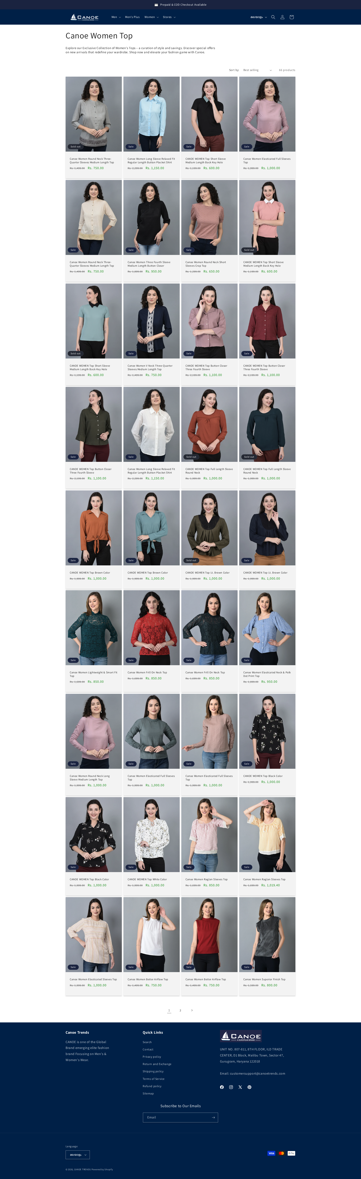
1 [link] (169, 1010)
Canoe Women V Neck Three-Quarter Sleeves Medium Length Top (150, 367)
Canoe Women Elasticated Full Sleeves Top (267, 160)
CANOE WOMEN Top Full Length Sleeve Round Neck (209, 470)
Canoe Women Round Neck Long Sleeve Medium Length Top (90, 777)
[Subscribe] (213, 1117)
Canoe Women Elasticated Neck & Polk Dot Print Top (267, 674)
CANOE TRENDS (82, 1169)
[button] (116, 17)
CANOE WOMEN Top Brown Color (90, 572)
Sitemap (148, 1093)
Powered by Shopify (102, 1169)
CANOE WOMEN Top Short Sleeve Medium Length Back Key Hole (206, 160)
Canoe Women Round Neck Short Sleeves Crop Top (206, 264)
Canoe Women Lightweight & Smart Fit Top (93, 674)
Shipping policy (153, 1071)
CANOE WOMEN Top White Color (147, 879)
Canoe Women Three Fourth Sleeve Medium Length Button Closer (149, 264)
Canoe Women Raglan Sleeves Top (207, 879)
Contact (148, 1049)
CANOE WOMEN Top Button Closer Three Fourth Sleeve (206, 367)
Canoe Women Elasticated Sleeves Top (93, 979)
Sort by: (234, 70)
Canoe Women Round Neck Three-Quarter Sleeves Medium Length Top (92, 160)
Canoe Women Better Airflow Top (148, 979)
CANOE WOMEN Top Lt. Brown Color (208, 572)
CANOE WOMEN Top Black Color (262, 776)
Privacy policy (152, 1057)
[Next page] (191, 1010)
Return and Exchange (157, 1064)
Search (147, 1042)
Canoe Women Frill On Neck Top (147, 672)
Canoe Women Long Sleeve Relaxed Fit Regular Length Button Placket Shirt (151, 160)
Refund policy (152, 1086)
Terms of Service (154, 1079)
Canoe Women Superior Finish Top (264, 979)
